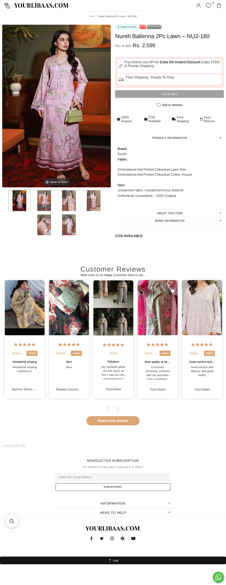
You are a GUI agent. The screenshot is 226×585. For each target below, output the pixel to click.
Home (92, 16)
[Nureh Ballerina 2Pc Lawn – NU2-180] (19, 201)
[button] (110, 409)
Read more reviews (113, 421)
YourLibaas (41, 5)
